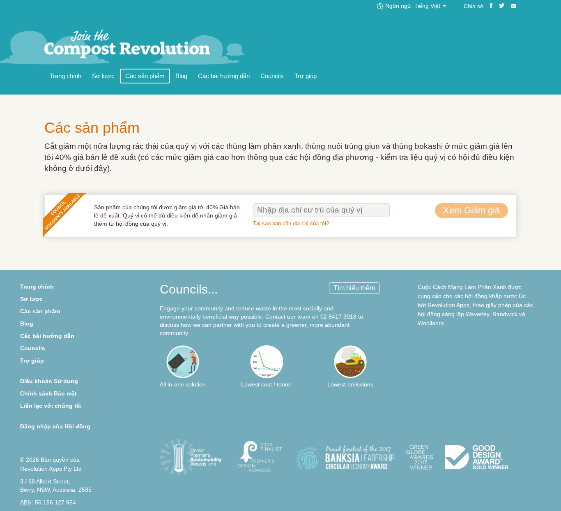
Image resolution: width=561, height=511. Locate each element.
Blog (181, 75)
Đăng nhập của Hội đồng (55, 426)
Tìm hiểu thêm (354, 287)
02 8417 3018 (338, 316)
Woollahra (431, 323)
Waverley (477, 314)
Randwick (504, 314)
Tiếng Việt (413, 5)
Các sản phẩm (145, 75)
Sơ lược (103, 75)
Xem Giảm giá (471, 210)
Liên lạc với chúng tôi (51, 405)
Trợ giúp (305, 75)
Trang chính (65, 75)
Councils (272, 75)
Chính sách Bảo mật (48, 393)
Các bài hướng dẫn (224, 75)
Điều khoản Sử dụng (49, 381)
